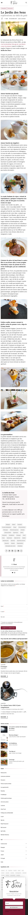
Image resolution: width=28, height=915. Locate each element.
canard (2, 872)
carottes (12, 872)
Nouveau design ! (13, 735)
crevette (18, 875)
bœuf (14, 524)
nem (24, 535)
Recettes (3, 791)
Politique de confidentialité (7, 812)
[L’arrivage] (4, 762)
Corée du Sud (4, 843)
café (23, 870)
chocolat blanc (22, 527)
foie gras (6, 529)
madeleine (12, 535)
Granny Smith (8, 532)
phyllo (24, 537)
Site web (3, 617)
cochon (7, 875)
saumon (7, 543)
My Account (3, 827)
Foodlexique (3, 794)
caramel (20, 524)
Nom (2, 606)
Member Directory (5, 834)
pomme (13, 540)
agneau (2, 870)
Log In (2, 816)
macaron (5, 535)
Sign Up (2, 820)
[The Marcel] (4, 754)
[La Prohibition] (4, 745)
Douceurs (3, 780)
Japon (2, 854)
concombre (12, 875)
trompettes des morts (10, 546)
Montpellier (3, 8)
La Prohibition (13, 743)
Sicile (2, 862)
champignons (18, 872)
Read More (3, 676)
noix (3, 537)
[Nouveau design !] (4, 737)
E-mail (3, 611)
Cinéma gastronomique (6, 798)
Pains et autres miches (6, 783)
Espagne (3, 847)
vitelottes (20, 546)
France (2, 851)
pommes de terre (21, 540)
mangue (19, 535)
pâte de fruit (17, 537)
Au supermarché (4, 787)
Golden (22, 529)
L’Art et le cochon (5, 801)
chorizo (2, 875)
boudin (15, 870)
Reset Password (4, 823)
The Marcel (12, 751)
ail (6, 870)
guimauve (16, 532)
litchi (22, 532)
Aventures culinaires (5, 776)
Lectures (3, 805)
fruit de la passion (14, 529)
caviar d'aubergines (7, 527)
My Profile (3, 831)
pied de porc (5, 540)
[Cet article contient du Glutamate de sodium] (4, 729)
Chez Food (3, 809)
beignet (8, 524)
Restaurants (10, 8)
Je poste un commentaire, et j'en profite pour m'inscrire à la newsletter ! (11, 623)
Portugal (3, 858)
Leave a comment (22, 18)
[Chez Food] (14, 2)
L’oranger (4, 666)
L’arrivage (11, 759)
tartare (13, 543)
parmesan (10, 537)
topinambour (20, 543)
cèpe (15, 527)
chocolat (24, 872)
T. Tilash (6, 18)
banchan (10, 870)
